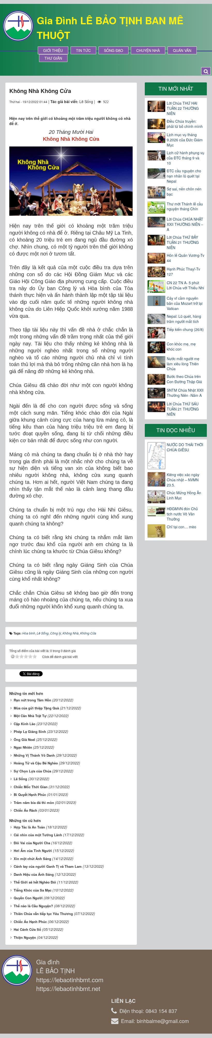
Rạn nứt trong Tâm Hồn (32, 700)
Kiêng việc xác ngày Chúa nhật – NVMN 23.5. (183, 479)
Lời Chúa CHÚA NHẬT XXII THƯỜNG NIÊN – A (185, 224)
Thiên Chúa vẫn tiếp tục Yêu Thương (43, 913)
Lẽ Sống (20, 778)
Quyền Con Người (28, 897)
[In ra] (120, 106)
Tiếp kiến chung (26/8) (185, 329)
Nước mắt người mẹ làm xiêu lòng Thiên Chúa (183, 363)
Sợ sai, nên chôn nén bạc (184, 191)
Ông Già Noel (24, 739)
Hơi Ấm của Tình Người (33, 850)
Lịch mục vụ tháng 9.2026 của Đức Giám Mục (185, 140)
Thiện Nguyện (25, 937)
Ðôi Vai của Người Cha (32, 842)
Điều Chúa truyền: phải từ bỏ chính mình (185, 124)
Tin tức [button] (83, 50)
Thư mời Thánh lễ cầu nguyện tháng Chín (185, 206)
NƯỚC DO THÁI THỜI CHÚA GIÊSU (185, 447)
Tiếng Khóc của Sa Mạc (32, 890)
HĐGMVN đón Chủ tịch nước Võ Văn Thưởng (182, 514)
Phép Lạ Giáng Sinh (30, 731)
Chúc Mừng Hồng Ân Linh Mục (184, 495)
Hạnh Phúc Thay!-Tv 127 (183, 271)
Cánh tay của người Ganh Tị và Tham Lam (48, 866)
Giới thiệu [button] (53, 50)
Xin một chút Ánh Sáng (32, 858)
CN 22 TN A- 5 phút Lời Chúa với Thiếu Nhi (185, 285)
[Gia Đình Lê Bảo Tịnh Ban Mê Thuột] (18, 25)
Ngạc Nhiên (23, 747)
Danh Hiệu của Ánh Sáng (34, 874)
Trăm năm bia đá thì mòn (34, 802)
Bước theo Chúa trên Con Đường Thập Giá (184, 379)
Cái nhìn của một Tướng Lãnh (38, 834)
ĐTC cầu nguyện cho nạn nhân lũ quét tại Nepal (184, 176)
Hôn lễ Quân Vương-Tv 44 (185, 258)
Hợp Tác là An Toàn (29, 827)
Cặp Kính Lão (24, 723)
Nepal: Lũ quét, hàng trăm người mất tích (184, 319)
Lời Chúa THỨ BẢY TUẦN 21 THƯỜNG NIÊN (183, 242)
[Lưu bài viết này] (129, 106)
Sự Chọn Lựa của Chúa (32, 771)
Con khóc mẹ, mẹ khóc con (181, 346)
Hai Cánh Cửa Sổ (27, 929)
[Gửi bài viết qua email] (110, 106)
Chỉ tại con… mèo (181, 526)
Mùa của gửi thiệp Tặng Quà (36, 708)
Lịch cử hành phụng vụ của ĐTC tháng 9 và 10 (185, 158)
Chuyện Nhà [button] (148, 50)
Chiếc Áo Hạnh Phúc (30, 921)
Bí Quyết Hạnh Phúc (30, 794)
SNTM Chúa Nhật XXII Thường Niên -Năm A (185, 393)
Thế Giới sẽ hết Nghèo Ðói (35, 882)
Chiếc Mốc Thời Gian (31, 786)
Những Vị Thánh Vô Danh (34, 755)
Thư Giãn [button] (53, 58)
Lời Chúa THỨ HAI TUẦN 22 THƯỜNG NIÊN (183, 108)
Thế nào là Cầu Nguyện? (33, 905)
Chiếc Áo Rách (25, 810)
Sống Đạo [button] (113, 50)
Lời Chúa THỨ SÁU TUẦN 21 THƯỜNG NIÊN (183, 409)
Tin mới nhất (175, 88)
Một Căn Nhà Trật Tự (30, 715)
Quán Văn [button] (182, 50)
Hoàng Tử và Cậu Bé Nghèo (36, 763)
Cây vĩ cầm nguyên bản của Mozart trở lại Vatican (184, 303)
